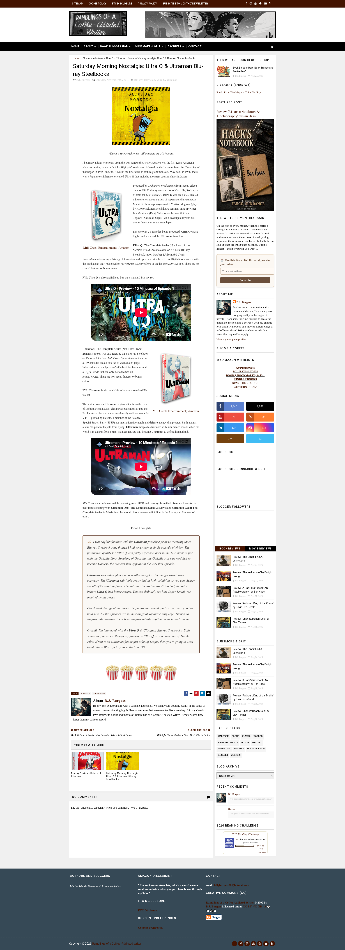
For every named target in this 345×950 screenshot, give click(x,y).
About (88, 46)
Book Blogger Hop (114, 46)
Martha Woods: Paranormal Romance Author (95, 886)
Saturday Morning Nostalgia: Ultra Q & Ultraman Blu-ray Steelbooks (122, 776)
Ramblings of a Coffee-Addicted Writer (230, 902)
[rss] (270, 3)
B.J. (238, 839)
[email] (265, 3)
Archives (174, 46)
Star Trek (223, 736)
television (98, 58)
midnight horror (228, 742)
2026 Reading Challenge (245, 834)
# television (99, 693)
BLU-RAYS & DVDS (245, 371)
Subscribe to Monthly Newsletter (185, 3)
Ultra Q (109, 58)
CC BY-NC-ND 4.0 (254, 906)
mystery (257, 742)
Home (75, 46)
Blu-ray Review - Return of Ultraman (86, 775)
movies (245, 742)
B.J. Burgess (243, 302)
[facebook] (246, 3)
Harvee (231, 809)
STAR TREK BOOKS (245, 382)
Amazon (123, 247)
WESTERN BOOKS (245, 386)
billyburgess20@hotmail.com (231, 885)
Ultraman (120, 58)
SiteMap (77, 3)
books (235, 736)
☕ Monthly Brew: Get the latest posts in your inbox (245, 262)
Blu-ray (86, 58)
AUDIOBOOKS (245, 367)
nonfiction (224, 749)
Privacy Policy (147, 3)
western (236, 755)
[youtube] (255, 3)
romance (239, 749)
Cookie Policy (97, 3)
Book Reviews (230, 548)
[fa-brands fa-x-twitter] (234, 943)
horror (258, 736)
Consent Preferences (150, 927)
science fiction (256, 749)
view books (262, 852)
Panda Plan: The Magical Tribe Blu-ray (239, 92)
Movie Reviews (260, 548)
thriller (223, 755)
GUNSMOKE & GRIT (148, 46)
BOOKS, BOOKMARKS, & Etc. (245, 375)
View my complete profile (231, 339)
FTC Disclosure (122, 3)
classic (246, 736)
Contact (195, 46)
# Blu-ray (85, 693)
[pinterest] (260, 3)
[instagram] (251, 3)
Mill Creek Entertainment (100, 247)
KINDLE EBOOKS (245, 379)
